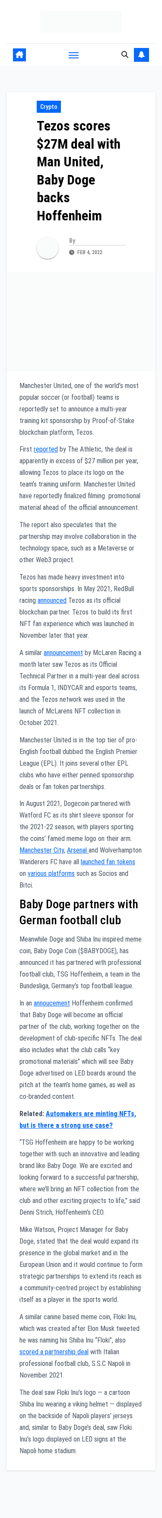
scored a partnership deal (54, 1352)
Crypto (48, 106)
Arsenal (78, 850)
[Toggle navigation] (73, 55)
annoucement (52, 1003)
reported (46, 449)
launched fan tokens (108, 862)
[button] (124, 55)
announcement (63, 653)
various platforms (51, 873)
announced (52, 600)
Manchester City (41, 850)
